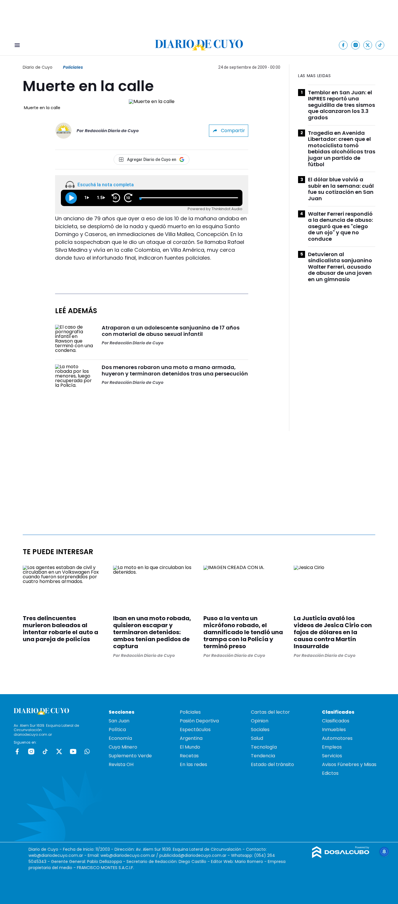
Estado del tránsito (272, 764)
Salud (257, 738)
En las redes (193, 764)
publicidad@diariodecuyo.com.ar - (195, 855)
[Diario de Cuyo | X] (368, 45)
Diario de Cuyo (37, 67)
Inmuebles (334, 729)
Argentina (191, 738)
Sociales (260, 729)
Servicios (332, 755)
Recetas (189, 755)
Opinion (259, 720)
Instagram (31, 751)
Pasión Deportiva (199, 720)
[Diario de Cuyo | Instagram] (355, 45)
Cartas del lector (270, 712)
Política (117, 729)
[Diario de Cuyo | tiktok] (380, 45)
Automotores (337, 738)
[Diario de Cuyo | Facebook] (343, 45)
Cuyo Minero (123, 747)
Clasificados (335, 720)
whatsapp (87, 751)
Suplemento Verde (130, 755)
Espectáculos (195, 729)
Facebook (17, 751)
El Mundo (190, 747)
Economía (120, 738)
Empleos (332, 747)
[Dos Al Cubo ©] (340, 856)
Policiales (73, 67)
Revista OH (121, 764)
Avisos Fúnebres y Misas (349, 764)
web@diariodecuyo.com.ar (56, 855)
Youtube (73, 751)
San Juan (119, 720)
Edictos (330, 773)
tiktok (45, 751)
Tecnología (264, 747)
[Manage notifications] (384, 851)
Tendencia (263, 755)
